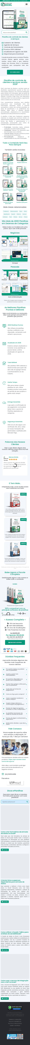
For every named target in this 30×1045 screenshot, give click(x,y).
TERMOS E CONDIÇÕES (15, 1019)
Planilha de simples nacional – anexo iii (8, 189)
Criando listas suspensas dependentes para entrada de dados (12, 882)
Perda (25, 211)
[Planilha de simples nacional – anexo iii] (8, 183)
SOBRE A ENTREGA (15, 1025)
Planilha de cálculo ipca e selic (8, 203)
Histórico (19, 214)
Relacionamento (14, 211)
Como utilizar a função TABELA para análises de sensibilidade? (14, 933)
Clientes (15, 216)
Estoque (15, 263)
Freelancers (6, 211)
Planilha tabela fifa (22, 162)
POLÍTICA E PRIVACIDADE (15, 1023)
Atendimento (7, 214)
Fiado (10, 216)
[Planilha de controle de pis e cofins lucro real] (8, 157)
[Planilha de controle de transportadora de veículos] (22, 170)
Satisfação (5, 216)
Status (21, 211)
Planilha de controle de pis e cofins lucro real (8, 164)
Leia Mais (5, 849)
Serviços (24, 214)
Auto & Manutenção (15, 297)
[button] (3, 465)
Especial (13, 214)
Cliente (25, 216)
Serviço (20, 216)
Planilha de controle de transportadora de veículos (22, 177)
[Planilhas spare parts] (22, 196)
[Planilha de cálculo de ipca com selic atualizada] (22, 183)
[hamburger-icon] (26, 4)
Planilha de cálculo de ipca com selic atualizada (22, 190)
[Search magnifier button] (26, 32)
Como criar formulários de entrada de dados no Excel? (14, 833)
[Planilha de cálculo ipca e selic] (8, 196)
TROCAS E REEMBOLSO (15, 1021)
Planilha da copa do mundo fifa (8, 176)
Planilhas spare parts (22, 202)
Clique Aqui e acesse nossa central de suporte (14, 760)
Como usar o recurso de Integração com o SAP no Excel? (14, 981)
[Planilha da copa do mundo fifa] (8, 170)
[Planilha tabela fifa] (22, 157)
